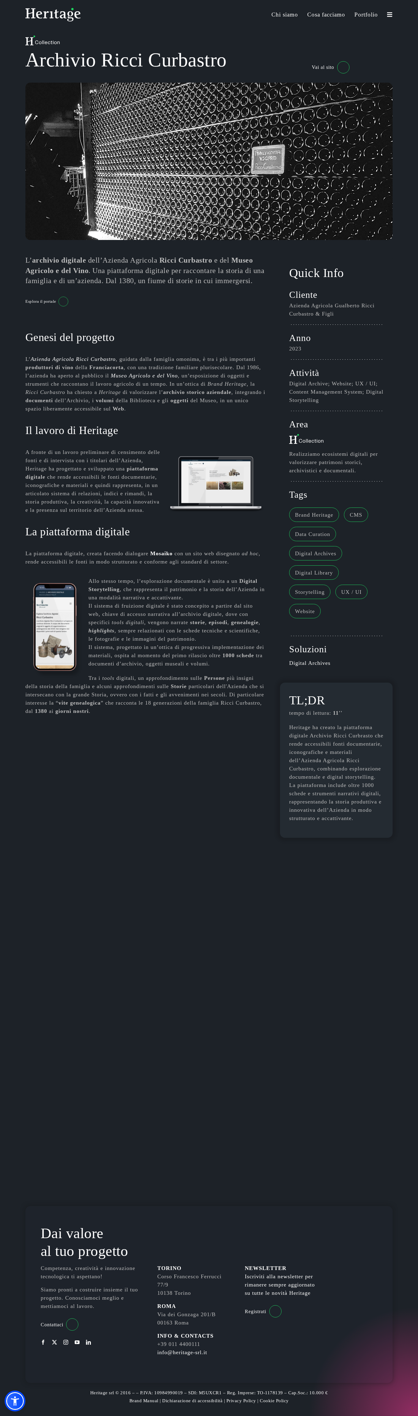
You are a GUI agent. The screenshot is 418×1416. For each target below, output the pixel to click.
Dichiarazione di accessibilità (192, 1400)
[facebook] (43, 1342)
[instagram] (66, 1342)
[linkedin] (88, 1342)
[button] (15, 1401)
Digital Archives (315, 553)
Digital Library (314, 573)
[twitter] (54, 1342)
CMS (356, 515)
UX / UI (351, 592)
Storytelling (310, 592)
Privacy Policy (241, 1400)
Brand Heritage (314, 515)
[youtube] (77, 1342)
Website (305, 611)
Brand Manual (144, 1400)
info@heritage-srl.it (182, 1352)
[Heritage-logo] (52, 11)
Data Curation (312, 534)
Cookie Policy (274, 1400)
